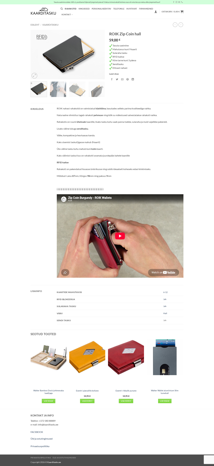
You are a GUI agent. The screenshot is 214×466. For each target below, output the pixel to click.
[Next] (99, 54)
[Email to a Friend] (122, 79)
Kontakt (66, 14)
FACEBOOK (37, 432)
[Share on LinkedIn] (132, 79)
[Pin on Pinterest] (127, 79)
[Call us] (182, 2)
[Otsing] (62, 8)
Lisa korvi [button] (87, 401)
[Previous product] (180, 24)
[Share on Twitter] (117, 79)
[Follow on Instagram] (176, 2)
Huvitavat (131, 9)
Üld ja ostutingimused (42, 438)
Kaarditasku (51, 24)
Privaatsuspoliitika (40, 446)
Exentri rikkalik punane (126, 390)
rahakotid (70, 9)
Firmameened (146, 9)
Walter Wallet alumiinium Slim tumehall (164, 391)
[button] (155, 11)
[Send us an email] (179, 2)
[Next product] (175, 24)
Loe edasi (48, 401)
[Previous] (35, 54)
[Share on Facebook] (111, 79)
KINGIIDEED (84, 9)
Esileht (35, 24)
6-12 (165, 292)
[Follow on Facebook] (174, 2)
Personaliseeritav (101, 9)
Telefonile (118, 9)
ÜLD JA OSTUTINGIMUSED (64, 458)
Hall (165, 313)
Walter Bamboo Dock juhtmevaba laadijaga (48, 391)
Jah (164, 299)
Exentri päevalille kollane (87, 390)
